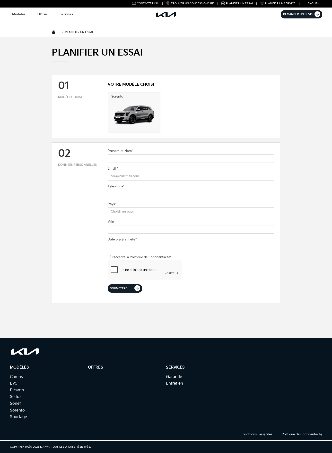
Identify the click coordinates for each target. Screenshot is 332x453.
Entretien (174, 383)
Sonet (15, 403)
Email (113, 169)
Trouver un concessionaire (192, 3)
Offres (42, 14)
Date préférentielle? (122, 239)
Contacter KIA (148, 3)
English (314, 3)
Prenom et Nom (120, 151)
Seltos (15, 397)
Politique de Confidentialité (150, 257)
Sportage (18, 417)
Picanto (17, 390)
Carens (16, 377)
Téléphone (116, 186)
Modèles (18, 14)
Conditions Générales (256, 434)
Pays (112, 204)
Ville (111, 222)
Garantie (174, 377)
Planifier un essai (239, 3)
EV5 (13, 383)
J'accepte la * (141, 257)
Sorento (17, 410)
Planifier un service (280, 3)
